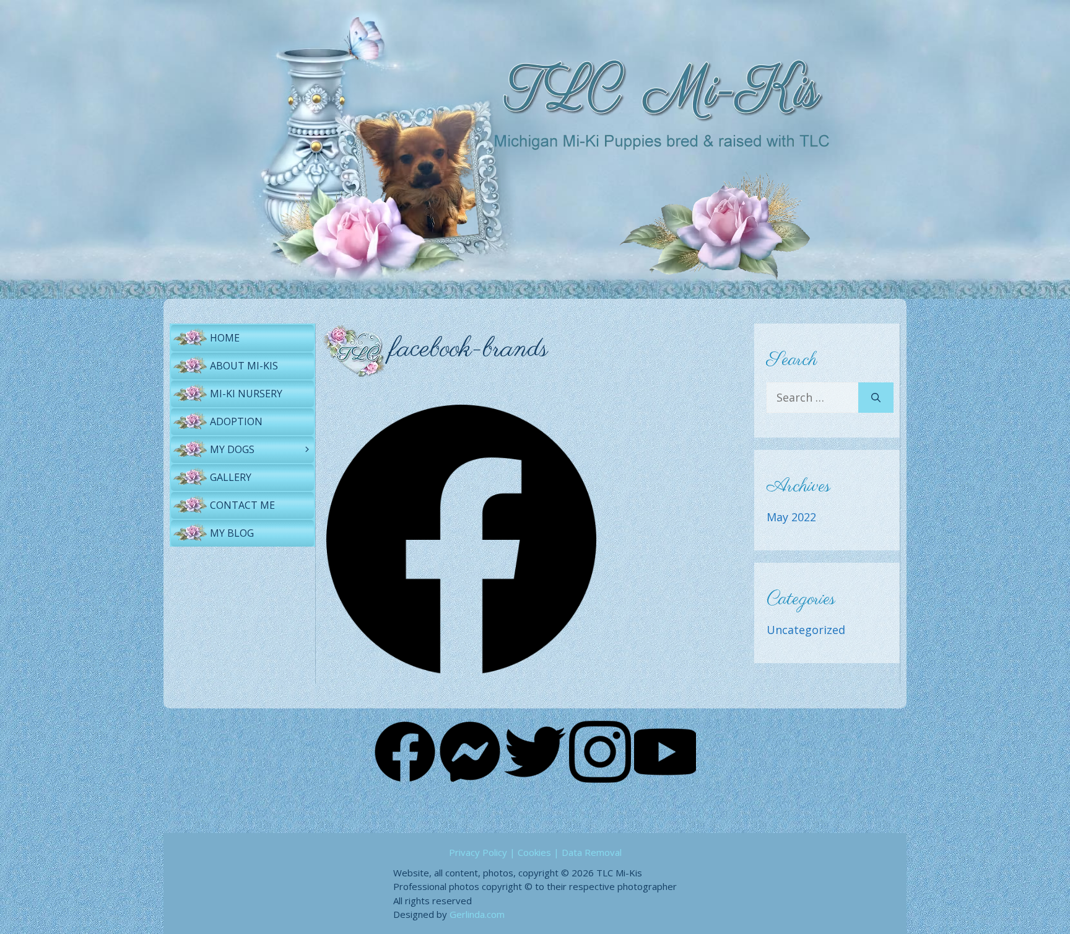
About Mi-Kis (244, 365)
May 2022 (791, 516)
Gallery (230, 477)
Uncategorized (806, 629)
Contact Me (242, 505)
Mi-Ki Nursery (246, 393)
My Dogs (232, 449)
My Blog (232, 533)
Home (225, 338)
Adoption (236, 421)
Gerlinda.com (477, 914)
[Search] (876, 397)
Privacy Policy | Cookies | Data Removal (535, 852)
